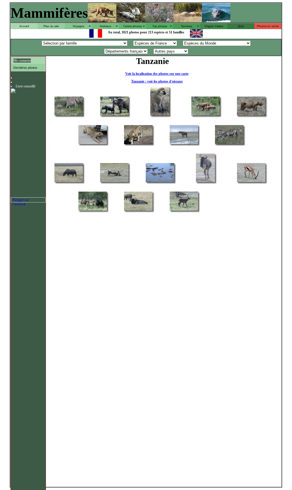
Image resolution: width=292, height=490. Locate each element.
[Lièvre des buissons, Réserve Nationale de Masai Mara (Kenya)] (159, 20)
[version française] (95, 36)
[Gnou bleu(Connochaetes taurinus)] (205, 181)
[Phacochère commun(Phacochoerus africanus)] (114, 181)
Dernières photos (25, 67)
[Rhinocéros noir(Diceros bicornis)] (68, 181)
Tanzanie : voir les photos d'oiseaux (157, 81)
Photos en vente (268, 26)
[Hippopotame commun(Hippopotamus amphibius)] (160, 181)
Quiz (241, 26)
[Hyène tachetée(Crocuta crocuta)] (184, 143)
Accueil (24, 26)
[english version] (196, 36)
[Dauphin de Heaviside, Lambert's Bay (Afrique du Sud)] (216, 20)
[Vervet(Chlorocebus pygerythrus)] (159, 115)
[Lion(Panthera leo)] (205, 115)
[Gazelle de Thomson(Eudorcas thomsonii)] (251, 181)
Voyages (78, 26)
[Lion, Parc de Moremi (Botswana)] (187, 20)
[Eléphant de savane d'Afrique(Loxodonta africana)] (68, 115)
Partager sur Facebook (21, 200)
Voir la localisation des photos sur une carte (156, 74)
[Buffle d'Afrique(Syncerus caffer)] (92, 210)
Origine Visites (213, 26)
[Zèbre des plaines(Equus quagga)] (229, 143)
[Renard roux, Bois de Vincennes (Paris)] (102, 20)
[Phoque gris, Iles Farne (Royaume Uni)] (130, 20)
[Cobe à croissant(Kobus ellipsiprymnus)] (184, 210)
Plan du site (51, 26)
